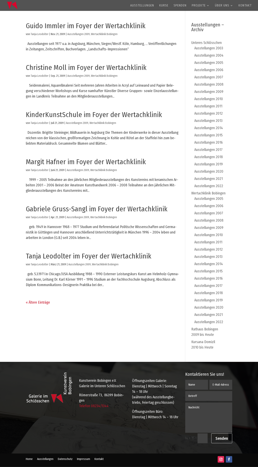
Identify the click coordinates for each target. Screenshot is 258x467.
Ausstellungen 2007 (208, 77)
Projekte (199, 5)
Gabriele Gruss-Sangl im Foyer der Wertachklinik (96, 209)
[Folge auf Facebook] (229, 459)
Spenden (180, 5)
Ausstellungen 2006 (208, 70)
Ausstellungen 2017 (208, 149)
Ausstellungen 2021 (208, 178)
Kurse (163, 5)
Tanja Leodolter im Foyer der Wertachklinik (88, 256)
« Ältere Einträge (38, 302)
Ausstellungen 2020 (208, 171)
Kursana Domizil (203, 345)
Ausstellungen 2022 (208, 186)
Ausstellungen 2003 (208, 48)
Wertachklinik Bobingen (104, 34)
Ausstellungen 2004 (209, 55)
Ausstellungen (142, 5)
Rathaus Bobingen (204, 332)
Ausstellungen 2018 (208, 157)
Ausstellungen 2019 (208, 164)
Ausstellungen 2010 (208, 99)
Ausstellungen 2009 (78, 34)
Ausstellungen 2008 (208, 84)
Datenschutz (65, 459)
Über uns (222, 5)
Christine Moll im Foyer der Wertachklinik (86, 67)
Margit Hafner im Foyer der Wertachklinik (86, 162)
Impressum (83, 459)
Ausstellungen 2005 (208, 62)
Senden (221, 438)
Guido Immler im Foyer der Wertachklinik (86, 26)
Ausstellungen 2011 (208, 106)
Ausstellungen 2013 (208, 120)
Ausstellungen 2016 (208, 142)
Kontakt (245, 5)
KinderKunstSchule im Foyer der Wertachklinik (94, 114)
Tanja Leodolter (40, 34)
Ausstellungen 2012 (208, 113)
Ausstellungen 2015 (208, 135)
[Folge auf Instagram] (221, 459)
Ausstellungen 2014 (208, 128)
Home (29, 459)
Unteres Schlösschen (206, 42)
